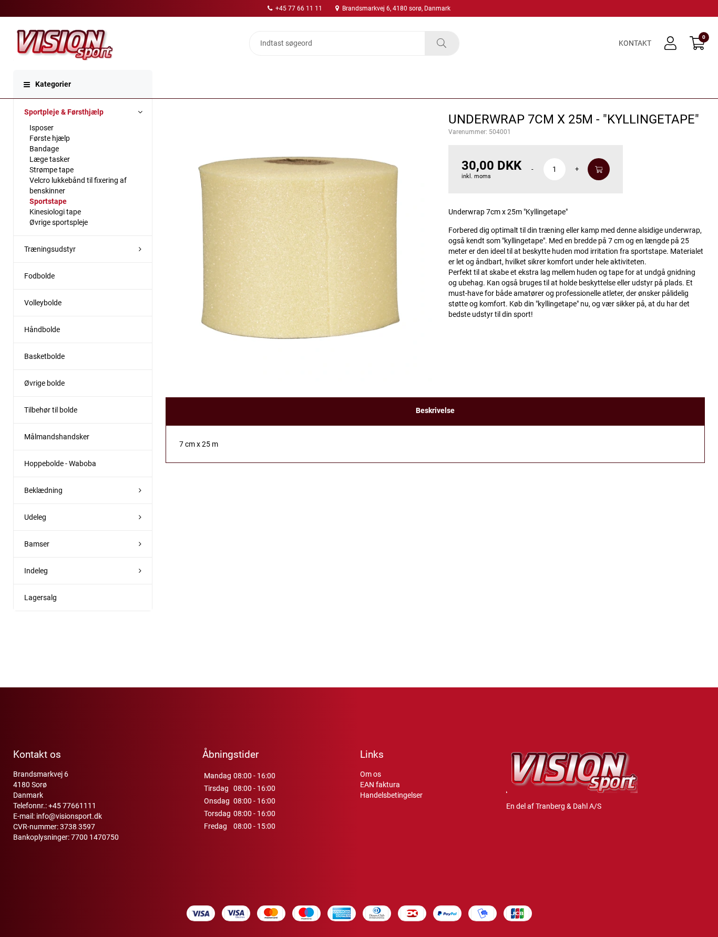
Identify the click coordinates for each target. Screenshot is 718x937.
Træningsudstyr (50, 249)
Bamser (36, 544)
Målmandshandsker (56, 437)
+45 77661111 (72, 805)
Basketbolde (44, 356)
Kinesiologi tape (55, 212)
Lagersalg (40, 597)
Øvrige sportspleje (58, 222)
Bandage (44, 149)
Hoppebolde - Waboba (60, 463)
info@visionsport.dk (69, 816)
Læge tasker (49, 159)
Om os (370, 774)
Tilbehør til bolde (50, 410)
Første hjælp (49, 138)
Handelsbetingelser (391, 795)
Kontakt (635, 43)
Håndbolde (42, 329)
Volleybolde (42, 302)
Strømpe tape (51, 170)
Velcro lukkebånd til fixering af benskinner (78, 185)
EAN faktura (380, 784)
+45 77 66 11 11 (298, 8)
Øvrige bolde (44, 383)
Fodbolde (39, 276)
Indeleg (36, 571)
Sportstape (48, 201)
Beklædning (43, 490)
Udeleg (35, 517)
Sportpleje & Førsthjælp (64, 112)
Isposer (41, 127)
